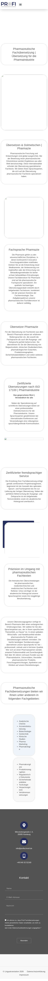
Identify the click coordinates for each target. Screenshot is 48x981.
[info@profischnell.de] (24, 842)
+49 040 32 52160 (24, 862)
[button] (20, 4)
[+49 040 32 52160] (24, 856)
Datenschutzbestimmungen (22, 928)
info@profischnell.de (24, 848)
